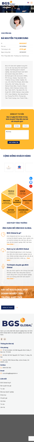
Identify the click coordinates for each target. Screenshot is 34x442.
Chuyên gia (3, 398)
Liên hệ (2, 407)
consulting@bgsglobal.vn (10, 373)
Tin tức (2, 404)
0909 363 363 (7, 367)
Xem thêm (10, 244)
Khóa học (3, 395)
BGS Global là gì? (5, 382)
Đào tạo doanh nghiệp (7, 392)
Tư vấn (2, 389)
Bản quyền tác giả (5, 386)
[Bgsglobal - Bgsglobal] (8, 2)
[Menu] (31, 2)
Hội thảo (3, 401)
